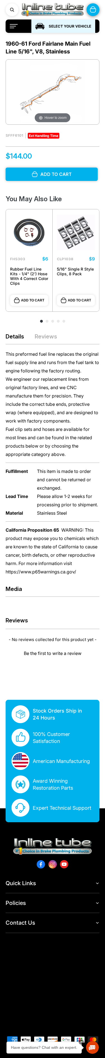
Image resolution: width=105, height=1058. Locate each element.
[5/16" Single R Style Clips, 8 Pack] (76, 232)
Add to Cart (32, 300)
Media (14, 589)
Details (15, 336)
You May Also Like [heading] (34, 199)
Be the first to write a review (52, 653)
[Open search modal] (12, 9)
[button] (52, 652)
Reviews (46, 336)
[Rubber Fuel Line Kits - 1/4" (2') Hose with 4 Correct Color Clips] (29, 232)
